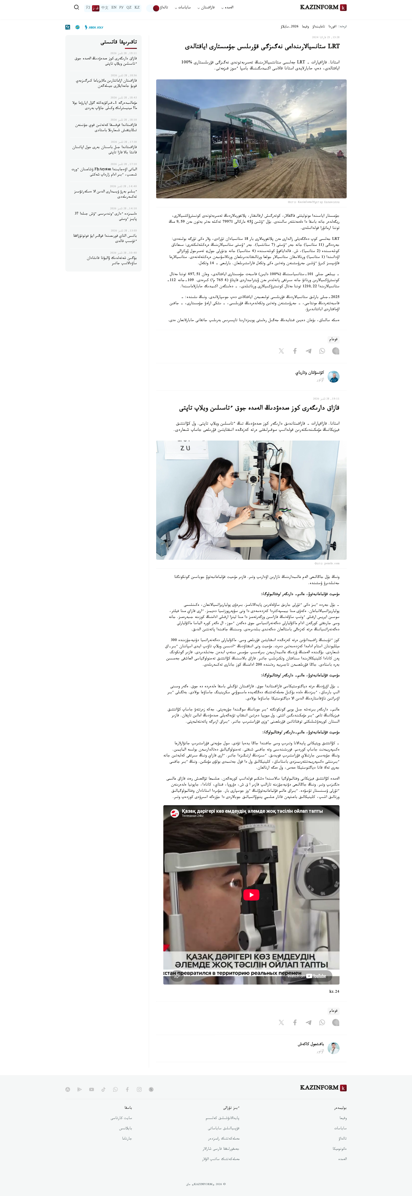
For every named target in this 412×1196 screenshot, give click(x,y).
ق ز (95, 8)
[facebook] (127, 1089)
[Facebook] (295, 352)
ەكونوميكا (340, 1149)
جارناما (127, 1139)
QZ (129, 8)
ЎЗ (88, 8)
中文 (104, 8)
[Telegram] (308, 352)
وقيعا (305, 27)
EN (114, 8)
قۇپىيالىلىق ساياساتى (223, 1129)
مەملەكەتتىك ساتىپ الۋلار (220, 1159)
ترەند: (343, 27)
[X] (281, 352)
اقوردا (332, 27)
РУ (121, 8)
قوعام (334, 340)
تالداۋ (164, 8)
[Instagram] (336, 352)
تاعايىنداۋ (319, 27)
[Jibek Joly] (92, 27)
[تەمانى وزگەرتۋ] (153, 8)
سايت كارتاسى (121, 1118)
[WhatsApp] (322, 352)
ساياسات (340, 1129)
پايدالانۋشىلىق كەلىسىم (222, 1118)
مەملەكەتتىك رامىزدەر (223, 1139)
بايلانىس (125, 1129)
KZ (137, 8)
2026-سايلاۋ (290, 27)
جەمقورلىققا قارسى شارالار (221, 1149)
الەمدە (342, 1159)
